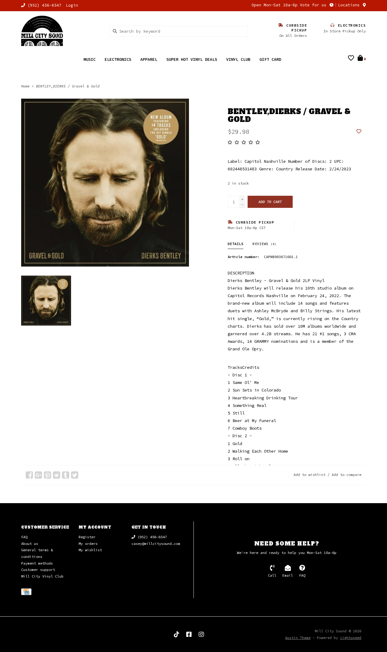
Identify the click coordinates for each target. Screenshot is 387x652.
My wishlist (90, 550)
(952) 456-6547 (151, 537)
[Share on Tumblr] (65, 475)
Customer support (38, 569)
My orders (88, 543)
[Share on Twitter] (74, 475)
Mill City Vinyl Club (42, 576)
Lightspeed (350, 637)
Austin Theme (298, 637)
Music (89, 59)
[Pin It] (47, 475)
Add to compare (346, 474)
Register (87, 537)
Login (72, 5)
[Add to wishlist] (358, 131)
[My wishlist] (351, 58)
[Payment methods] (27, 593)
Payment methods (37, 563)
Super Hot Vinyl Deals (191, 59)
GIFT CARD (270, 59)
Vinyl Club (238, 59)
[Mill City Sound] (61, 31)
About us (29, 543)
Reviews (264, 243)
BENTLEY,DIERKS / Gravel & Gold (67, 86)
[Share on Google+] (38, 475)
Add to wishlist (309, 474)
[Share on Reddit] (56, 475)
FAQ (24, 537)
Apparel (148, 59)
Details (236, 243)
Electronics (118, 59)
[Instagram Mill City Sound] (201, 634)
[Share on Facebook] (29, 475)
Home (25, 86)
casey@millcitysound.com (156, 543)
